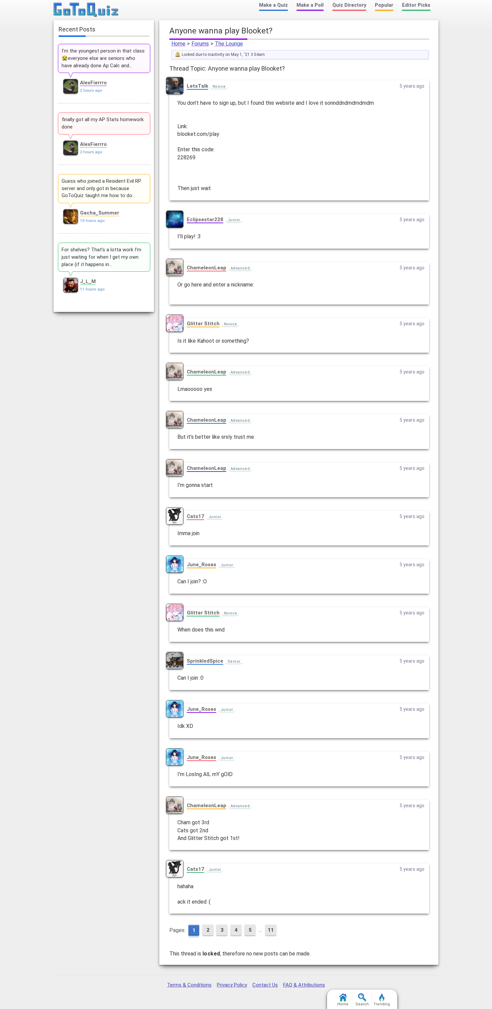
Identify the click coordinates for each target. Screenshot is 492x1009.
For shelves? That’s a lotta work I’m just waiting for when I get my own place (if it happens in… (101, 257)
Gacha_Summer (99, 213)
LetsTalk (197, 86)
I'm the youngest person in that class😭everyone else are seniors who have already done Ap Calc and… (103, 58)
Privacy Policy (232, 985)
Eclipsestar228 (205, 220)
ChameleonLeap (206, 268)
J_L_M (88, 281)
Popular (384, 5)
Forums (200, 43)
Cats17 (195, 516)
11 (271, 930)
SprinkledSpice (205, 661)
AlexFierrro (93, 83)
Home (178, 43)
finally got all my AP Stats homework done (103, 123)
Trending (382, 1004)
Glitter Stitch (203, 324)
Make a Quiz (273, 5)
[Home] (86, 10)
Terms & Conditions (189, 985)
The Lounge (229, 43)
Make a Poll (310, 5)
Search (362, 1004)
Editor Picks (416, 5)
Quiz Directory (349, 5)
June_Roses (201, 565)
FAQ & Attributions (304, 985)
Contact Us (265, 985)
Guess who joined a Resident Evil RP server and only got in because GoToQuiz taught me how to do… (101, 188)
